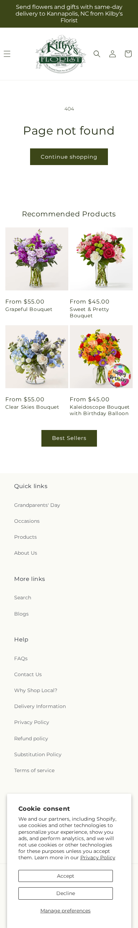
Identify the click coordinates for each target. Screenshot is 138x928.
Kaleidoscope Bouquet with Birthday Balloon (100, 410)
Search (22, 597)
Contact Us (28, 674)
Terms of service (34, 770)
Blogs (21, 614)
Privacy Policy (97, 857)
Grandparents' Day (37, 505)
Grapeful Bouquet (29, 309)
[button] (97, 54)
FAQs (21, 658)
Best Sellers (69, 438)
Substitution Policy (38, 754)
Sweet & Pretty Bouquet (89, 312)
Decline (65, 893)
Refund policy (31, 738)
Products (25, 537)
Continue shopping (69, 156)
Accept (65, 876)
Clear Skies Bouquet (32, 407)
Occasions (27, 521)
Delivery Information (40, 706)
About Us (25, 553)
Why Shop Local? (35, 690)
